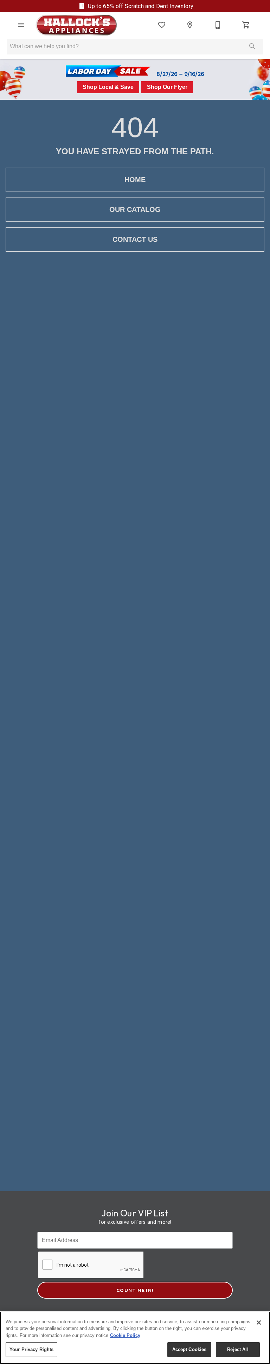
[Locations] (189, 25)
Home (135, 179)
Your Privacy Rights (31, 1349)
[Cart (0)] (246, 25)
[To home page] (76, 24)
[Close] (258, 1322)
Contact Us (135, 239)
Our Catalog (135, 209)
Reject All (237, 1349)
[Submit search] (252, 46)
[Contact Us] (218, 25)
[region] (135, 1337)
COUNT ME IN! (135, 1290)
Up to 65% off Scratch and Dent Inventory (139, 6)
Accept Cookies (189, 1349)
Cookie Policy (125, 1335)
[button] (21, 25)
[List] (161, 25)
